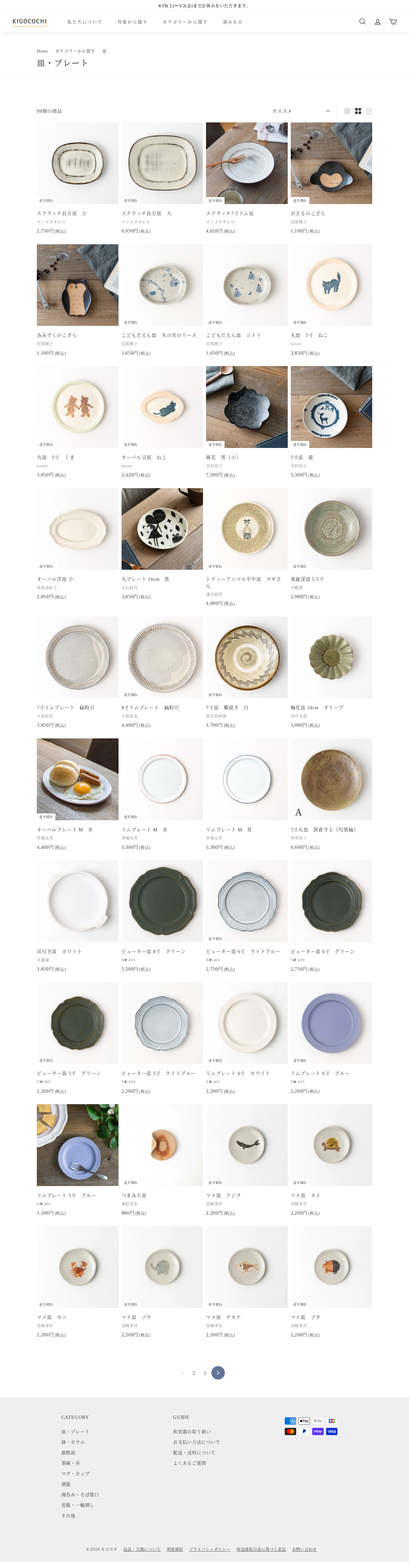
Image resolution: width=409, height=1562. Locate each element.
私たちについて (85, 21)
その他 (68, 1515)
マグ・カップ (75, 1473)
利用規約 (175, 1549)
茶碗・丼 (70, 1463)
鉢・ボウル (73, 1442)
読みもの (233, 21)
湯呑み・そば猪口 (80, 1494)
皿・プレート (75, 1431)
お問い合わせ (304, 1549)
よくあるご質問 (189, 1463)
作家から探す (133, 21)
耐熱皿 (68, 1452)
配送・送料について (194, 1452)
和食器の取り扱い (192, 1431)
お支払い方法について (196, 1442)
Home (42, 51)
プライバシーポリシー (210, 1549)
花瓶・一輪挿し (78, 1505)
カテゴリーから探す (185, 21)
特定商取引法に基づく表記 (261, 1549)
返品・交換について (141, 1549)
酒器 (66, 1484)
